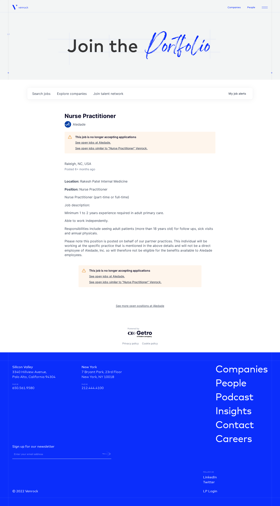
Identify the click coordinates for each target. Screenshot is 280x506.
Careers (233, 439)
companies (72, 94)
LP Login (210, 491)
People (251, 7)
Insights (233, 411)
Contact (234, 425)
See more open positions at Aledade (140, 305)
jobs (41, 94)
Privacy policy (130, 343)
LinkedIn (210, 477)
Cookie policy (150, 343)
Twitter (209, 482)
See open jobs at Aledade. (93, 142)
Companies (234, 7)
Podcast (234, 397)
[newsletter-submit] (106, 454)
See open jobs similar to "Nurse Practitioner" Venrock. (111, 148)
